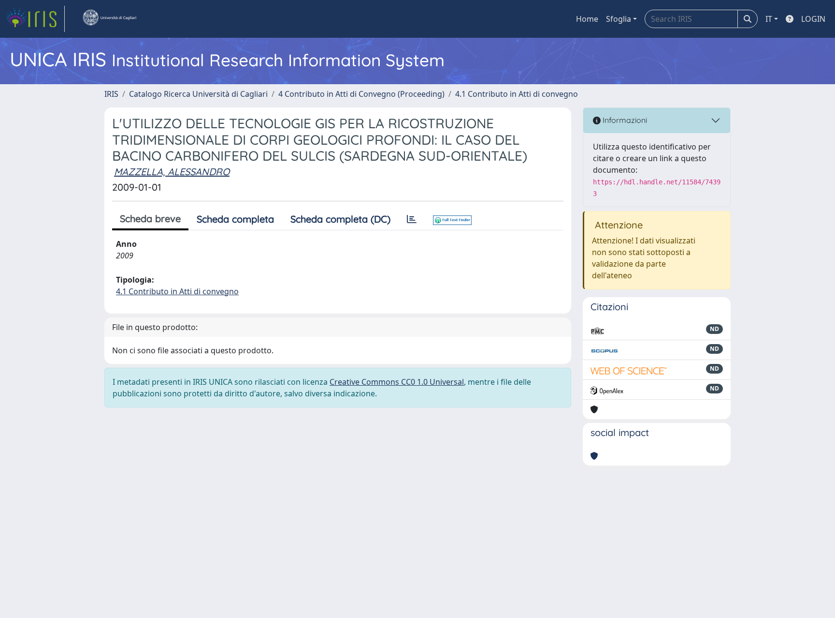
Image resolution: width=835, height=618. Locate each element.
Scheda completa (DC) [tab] (340, 219)
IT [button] (768, 19)
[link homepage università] (109, 19)
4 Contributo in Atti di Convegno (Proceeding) (361, 94)
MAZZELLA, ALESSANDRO (172, 172)
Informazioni (624, 120)
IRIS (111, 94)
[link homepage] (35, 19)
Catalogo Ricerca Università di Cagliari (198, 94)
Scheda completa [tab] (235, 219)
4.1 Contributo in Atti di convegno (516, 94)
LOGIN (813, 19)
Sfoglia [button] (618, 19)
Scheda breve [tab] (150, 218)
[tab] (412, 219)
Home (587, 19)
